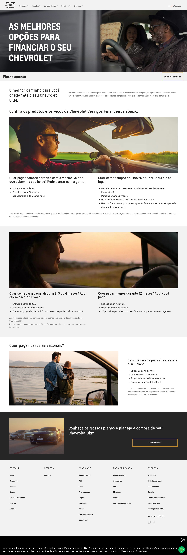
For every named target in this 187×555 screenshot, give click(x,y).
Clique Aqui (141, 551)
